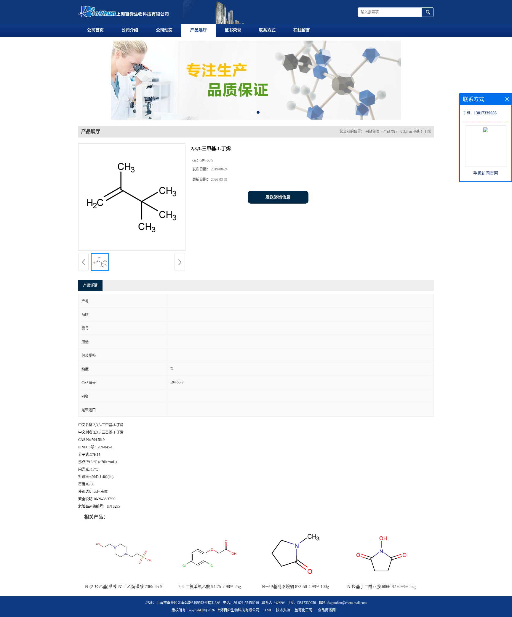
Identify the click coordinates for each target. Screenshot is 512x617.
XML (268, 610)
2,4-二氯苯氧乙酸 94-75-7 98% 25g (209, 586)
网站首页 (372, 132)
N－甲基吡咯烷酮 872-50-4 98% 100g (295, 586)
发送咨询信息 (277, 197)
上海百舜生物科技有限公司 (238, 610)
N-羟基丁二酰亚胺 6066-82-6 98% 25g (381, 586)
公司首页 (95, 30)
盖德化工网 (303, 610)
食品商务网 (327, 610)
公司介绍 (129, 30)
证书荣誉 (233, 30)
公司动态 (164, 30)
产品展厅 (198, 30)
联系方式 (267, 30)
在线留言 (301, 30)
